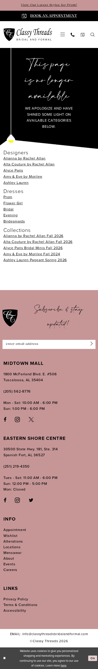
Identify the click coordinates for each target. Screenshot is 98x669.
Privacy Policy (15, 599)
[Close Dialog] (4, 658)
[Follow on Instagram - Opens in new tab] (17, 500)
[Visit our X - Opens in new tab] (31, 419)
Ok (92, 658)
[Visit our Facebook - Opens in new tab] (5, 419)
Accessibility (14, 610)
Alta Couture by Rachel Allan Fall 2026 (37, 241)
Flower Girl (13, 203)
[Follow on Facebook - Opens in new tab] (5, 500)
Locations (12, 547)
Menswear (12, 552)
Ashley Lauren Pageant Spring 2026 (35, 260)
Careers (10, 569)
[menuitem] (62, 34)
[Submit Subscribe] (90, 344)
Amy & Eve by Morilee (22, 176)
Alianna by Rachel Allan (24, 158)
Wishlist (10, 535)
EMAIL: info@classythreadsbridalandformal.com (49, 633)
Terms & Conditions (20, 604)
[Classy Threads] (28, 34)
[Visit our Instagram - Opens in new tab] (17, 419)
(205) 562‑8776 (17, 391)
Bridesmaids (14, 221)
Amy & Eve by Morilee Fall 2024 (31, 254)
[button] (62, 34)
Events (9, 564)
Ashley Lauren (16, 182)
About (8, 558)
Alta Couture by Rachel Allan (29, 164)
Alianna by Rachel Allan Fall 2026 (33, 235)
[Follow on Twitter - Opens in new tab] (31, 500)
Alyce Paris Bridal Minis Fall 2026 (33, 248)
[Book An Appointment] (82, 35)
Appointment (14, 529)
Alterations (13, 541)
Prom (7, 197)
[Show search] (92, 35)
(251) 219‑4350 (16, 466)
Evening (10, 215)
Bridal (8, 209)
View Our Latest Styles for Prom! (49, 5)
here (63, 665)
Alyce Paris (13, 170)
